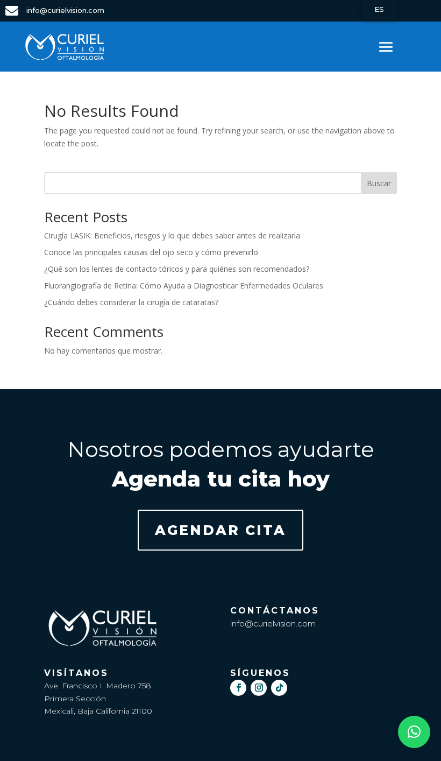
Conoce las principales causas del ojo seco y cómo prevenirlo (151, 252)
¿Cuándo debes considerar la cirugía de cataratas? (131, 302)
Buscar (379, 183)
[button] (414, 732)
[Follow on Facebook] (238, 688)
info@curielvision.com (273, 623)
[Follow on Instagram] (259, 688)
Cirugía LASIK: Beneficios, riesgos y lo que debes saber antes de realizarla (172, 235)
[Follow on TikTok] (279, 688)
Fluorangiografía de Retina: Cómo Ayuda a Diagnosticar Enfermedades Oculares (183, 285)
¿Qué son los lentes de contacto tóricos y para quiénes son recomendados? (176, 269)
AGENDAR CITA (220, 530)
